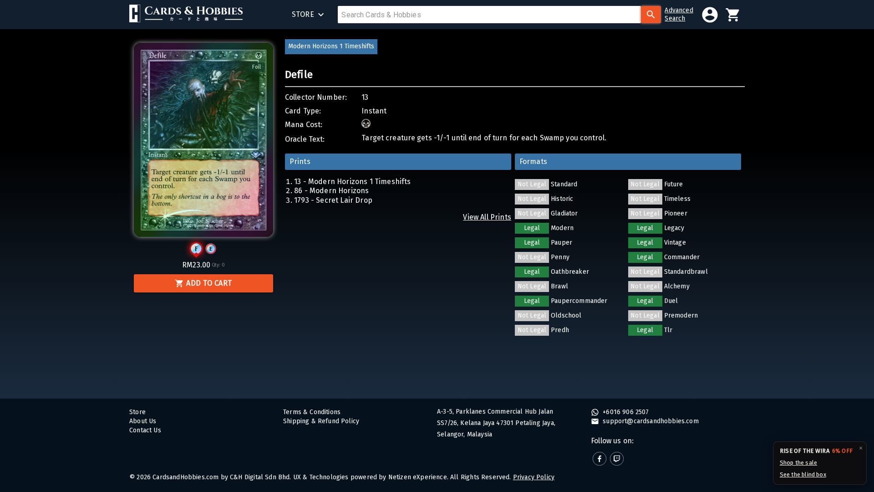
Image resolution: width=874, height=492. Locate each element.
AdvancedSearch (679, 14)
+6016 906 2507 (625, 412)
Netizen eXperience (417, 477)
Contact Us (145, 430)
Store (137, 412)
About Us (142, 421)
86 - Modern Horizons (331, 190)
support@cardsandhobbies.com (650, 421)
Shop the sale (798, 462)
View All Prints (487, 217)
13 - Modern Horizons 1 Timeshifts (352, 181)
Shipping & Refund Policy (321, 421)
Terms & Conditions (311, 412)
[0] (733, 15)
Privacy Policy (533, 477)
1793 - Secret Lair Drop (333, 200)
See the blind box (803, 474)
